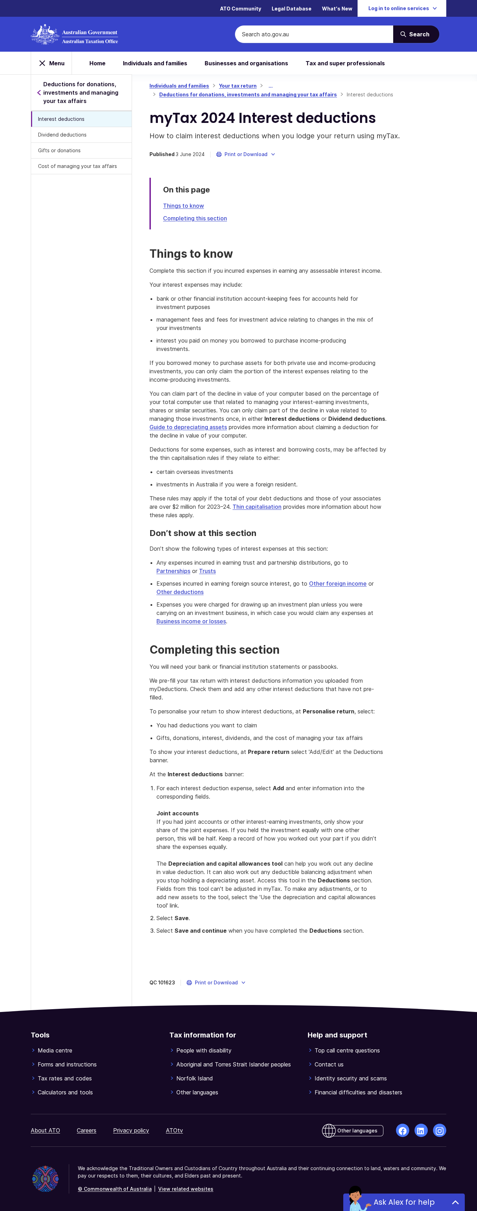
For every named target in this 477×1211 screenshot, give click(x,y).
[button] (246, 154)
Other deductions (180, 591)
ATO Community (240, 9)
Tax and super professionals (345, 63)
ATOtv (174, 1130)
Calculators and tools (65, 1092)
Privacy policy (131, 1130)
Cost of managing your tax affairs (77, 166)
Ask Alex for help (404, 1202)
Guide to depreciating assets (188, 427)
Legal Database (291, 9)
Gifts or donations (59, 150)
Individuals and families (155, 63)
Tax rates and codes (65, 1078)
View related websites (185, 1189)
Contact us (329, 1064)
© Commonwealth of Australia (115, 1189)
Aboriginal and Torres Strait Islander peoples (233, 1064)
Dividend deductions (62, 135)
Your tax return (238, 86)
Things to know (183, 205)
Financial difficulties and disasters (358, 1092)
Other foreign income (338, 583)
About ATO (45, 1130)
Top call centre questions (347, 1050)
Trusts (207, 570)
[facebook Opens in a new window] (402, 1130)
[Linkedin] (421, 1130)
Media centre (55, 1050)
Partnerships (173, 570)
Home (97, 63)
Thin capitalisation (257, 506)
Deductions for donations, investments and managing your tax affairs (248, 94)
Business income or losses (191, 621)
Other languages (197, 1092)
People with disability (204, 1050)
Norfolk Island (194, 1078)
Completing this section (195, 218)
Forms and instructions (67, 1064)
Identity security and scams (351, 1078)
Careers (86, 1130)
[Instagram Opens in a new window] (439, 1130)
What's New (337, 9)
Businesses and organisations (246, 63)
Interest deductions (61, 119)
